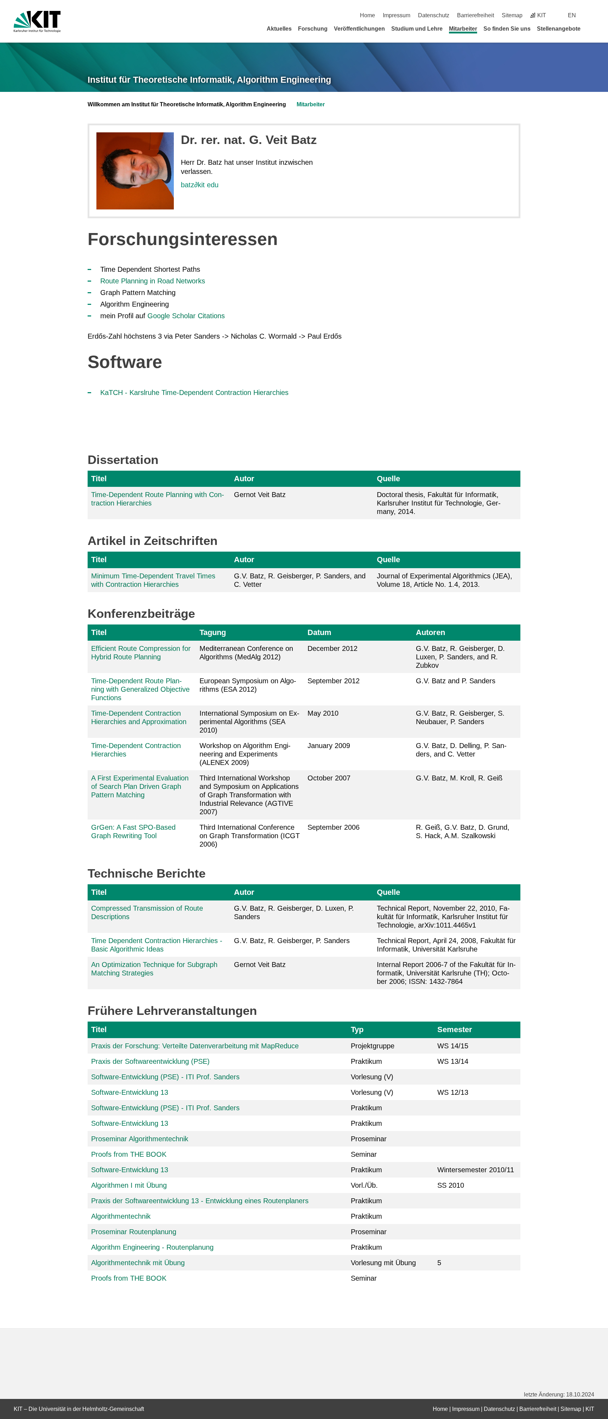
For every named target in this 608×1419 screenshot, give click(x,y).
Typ (357, 1029)
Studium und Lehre (417, 29)
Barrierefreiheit (475, 15)
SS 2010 (450, 1185)
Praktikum (366, 1061)
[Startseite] (591, 28)
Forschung (313, 29)
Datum (319, 632)
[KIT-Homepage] (37, 21)
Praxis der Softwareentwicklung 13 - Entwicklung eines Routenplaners (200, 1201)
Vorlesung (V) (372, 1077)
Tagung (213, 632)
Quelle (388, 478)
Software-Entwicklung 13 (129, 1092)
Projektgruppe (372, 1046)
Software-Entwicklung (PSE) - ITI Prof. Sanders (165, 1077)
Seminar (364, 1154)
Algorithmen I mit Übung (129, 1185)
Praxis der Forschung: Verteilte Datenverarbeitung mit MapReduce (195, 1046)
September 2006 (334, 827)
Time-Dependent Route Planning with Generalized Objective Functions (140, 689)
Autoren (430, 632)
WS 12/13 (452, 1092)
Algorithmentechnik (121, 1216)
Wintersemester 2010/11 (475, 1170)
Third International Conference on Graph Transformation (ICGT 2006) (250, 835)
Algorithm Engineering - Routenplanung (152, 1247)
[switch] (591, 15)
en (572, 15)
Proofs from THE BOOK (128, 1154)
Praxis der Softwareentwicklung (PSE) (150, 1061)
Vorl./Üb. (364, 1185)
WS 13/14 (452, 1061)
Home (367, 15)
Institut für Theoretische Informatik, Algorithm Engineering (209, 79)
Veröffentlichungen (359, 29)
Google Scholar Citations (186, 316)
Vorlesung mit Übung (383, 1263)
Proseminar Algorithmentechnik (139, 1139)
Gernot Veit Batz (260, 964)
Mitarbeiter (463, 29)
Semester (454, 1029)
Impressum (396, 15)
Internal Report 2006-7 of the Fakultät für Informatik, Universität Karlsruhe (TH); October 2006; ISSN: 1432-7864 (446, 973)
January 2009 (329, 745)
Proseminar (369, 1139)
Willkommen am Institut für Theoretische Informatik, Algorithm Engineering (187, 104)
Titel (99, 478)
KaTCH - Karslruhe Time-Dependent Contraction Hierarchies (194, 392)
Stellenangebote (559, 29)
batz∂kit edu (199, 185)
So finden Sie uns (507, 29)
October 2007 (329, 778)
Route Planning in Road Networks (152, 281)
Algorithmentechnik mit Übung (138, 1263)
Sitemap (512, 15)
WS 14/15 (452, 1046)
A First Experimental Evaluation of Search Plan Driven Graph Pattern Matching (140, 786)
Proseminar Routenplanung (133, 1232)
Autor (244, 478)
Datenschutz (433, 15)
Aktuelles (279, 29)
